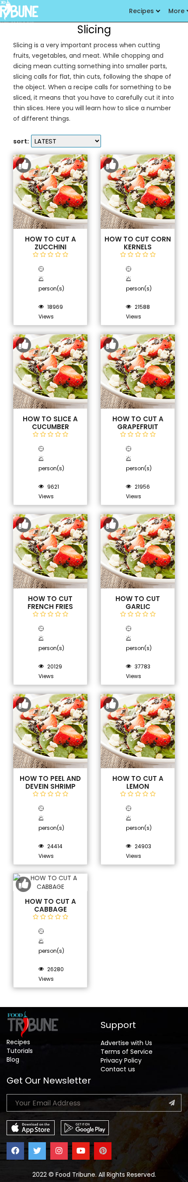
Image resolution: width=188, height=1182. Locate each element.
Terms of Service (127, 1051)
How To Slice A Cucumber (50, 423)
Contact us (118, 1069)
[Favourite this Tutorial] (23, 165)
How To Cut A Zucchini (50, 243)
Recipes (141, 11)
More (176, 11)
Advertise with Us (126, 1043)
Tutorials (20, 1050)
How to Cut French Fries (50, 603)
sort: (21, 141)
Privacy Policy (121, 1060)
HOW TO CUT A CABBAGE (50, 905)
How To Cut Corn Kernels (137, 243)
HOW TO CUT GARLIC (137, 603)
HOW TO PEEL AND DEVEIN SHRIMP (50, 782)
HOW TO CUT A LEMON (138, 782)
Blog (13, 1059)
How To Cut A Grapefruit (138, 423)
